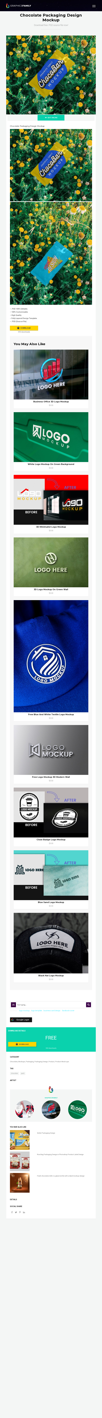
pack (22, 1073)
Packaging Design (41, 1062)
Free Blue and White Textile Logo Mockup (51, 714)
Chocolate (14, 1062)
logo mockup (24, 1011)
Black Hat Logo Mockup (51, 975)
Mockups (21, 1062)
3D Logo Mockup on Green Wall (51, 589)
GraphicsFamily (51, 1098)
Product (51, 1062)
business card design (52, 1011)
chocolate (14, 1073)
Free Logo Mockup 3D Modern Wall (51, 777)
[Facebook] (12, 1212)
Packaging (30, 1062)
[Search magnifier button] (88, 1004)
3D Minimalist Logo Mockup (51, 527)
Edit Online (52, 118)
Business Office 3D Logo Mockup (51, 401)
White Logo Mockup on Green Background (51, 464)
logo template (36, 1011)
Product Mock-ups (62, 1062)
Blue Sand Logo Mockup (51, 902)
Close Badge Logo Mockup (51, 839)
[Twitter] (16, 1212)
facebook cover (68, 1011)
